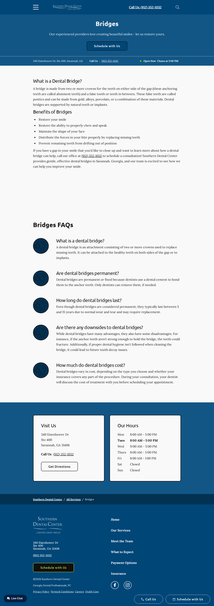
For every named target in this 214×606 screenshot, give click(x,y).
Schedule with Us (107, 46)
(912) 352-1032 (110, 60)
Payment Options (124, 563)
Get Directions (59, 466)
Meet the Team (122, 541)
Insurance (118, 573)
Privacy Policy (41, 591)
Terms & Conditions (62, 591)
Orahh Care (92, 591)
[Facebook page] (115, 585)
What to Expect (122, 552)
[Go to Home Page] (67, 7)
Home (115, 519)
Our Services (120, 530)
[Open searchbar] (177, 7)
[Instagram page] (128, 585)
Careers (79, 591)
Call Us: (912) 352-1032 (145, 7)
